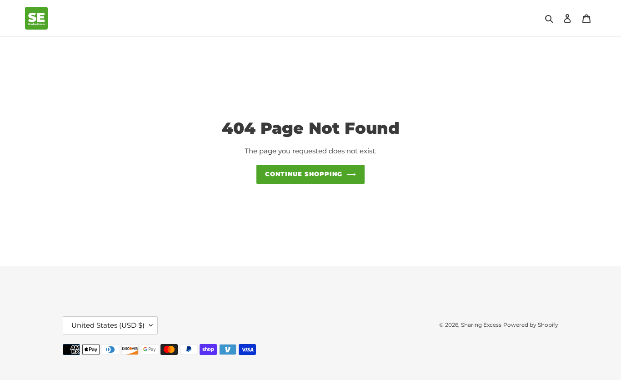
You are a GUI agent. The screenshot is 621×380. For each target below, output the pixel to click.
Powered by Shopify (530, 324)
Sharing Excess (481, 324)
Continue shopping (304, 173)
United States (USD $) (108, 325)
